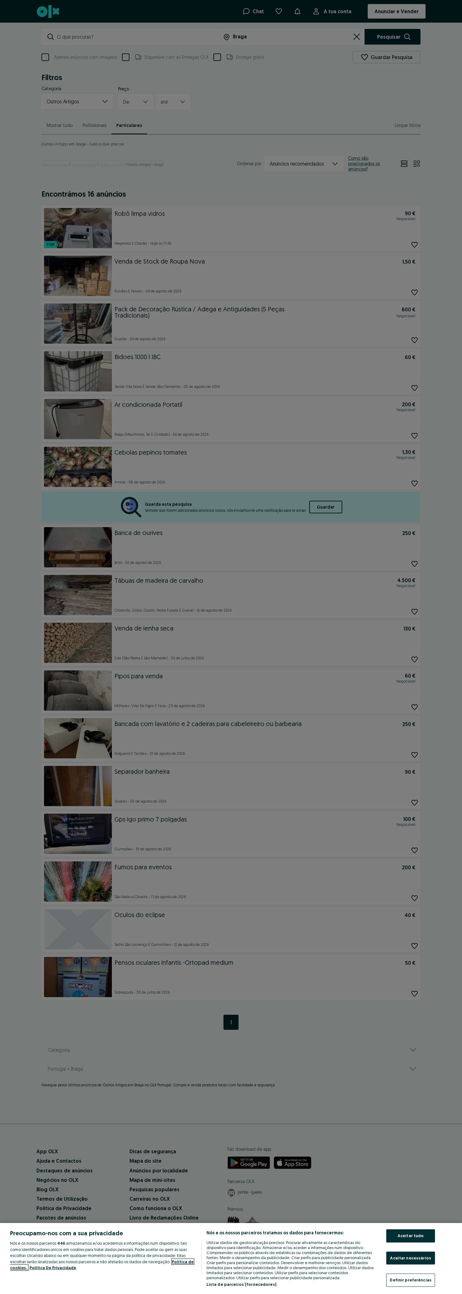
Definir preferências (411, 1279)
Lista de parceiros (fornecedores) (241, 1284)
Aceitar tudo (411, 1235)
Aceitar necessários (410, 1257)
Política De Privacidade (53, 1267)
